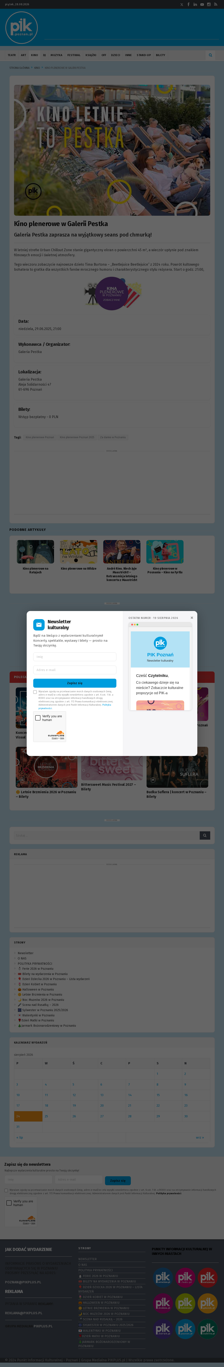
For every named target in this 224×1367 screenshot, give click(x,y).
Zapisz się (74, 683)
